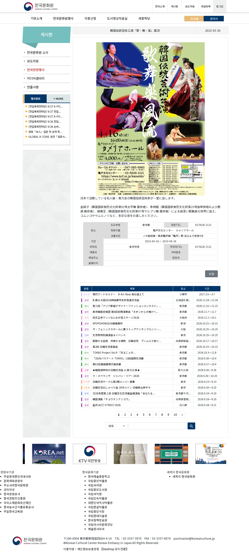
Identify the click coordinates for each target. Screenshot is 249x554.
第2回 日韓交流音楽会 (105, 347)
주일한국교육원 (13, 511)
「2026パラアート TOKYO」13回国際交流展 (118, 358)
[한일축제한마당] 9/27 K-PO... (45, 106)
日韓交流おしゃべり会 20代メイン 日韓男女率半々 (122, 387)
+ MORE (58, 98)
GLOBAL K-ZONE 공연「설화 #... (47, 136)
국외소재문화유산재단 (17, 502)
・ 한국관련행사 (33, 69)
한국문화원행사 (63, 18)
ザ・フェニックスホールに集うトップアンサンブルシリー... (127, 329)
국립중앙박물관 (97, 481)
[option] (43, 454)
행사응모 (35, 98)
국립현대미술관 (97, 516)
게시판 (174, 6)
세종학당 (144, 18)
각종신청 (90, 18)
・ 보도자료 (31, 61)
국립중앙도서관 (97, 489)
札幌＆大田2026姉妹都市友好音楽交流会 (116, 300)
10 (175, 414)
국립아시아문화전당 (100, 524)
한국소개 (160, 6)
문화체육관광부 (13, 481)
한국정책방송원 (97, 520)
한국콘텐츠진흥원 (15, 498)
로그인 (219, 6)
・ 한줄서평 (31, 87)
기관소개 (36, 18)
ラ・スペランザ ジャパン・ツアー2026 (116, 376)
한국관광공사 (12, 494)
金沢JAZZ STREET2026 (107, 405)
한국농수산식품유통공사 (19, 507)
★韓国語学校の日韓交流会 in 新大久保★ (116, 370)
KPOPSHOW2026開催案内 (108, 323)
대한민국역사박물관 (100, 502)
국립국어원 (95, 485)
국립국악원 (95, 494)
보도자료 (189, 6)
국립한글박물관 (97, 507)
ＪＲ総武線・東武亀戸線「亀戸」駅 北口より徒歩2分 (173, 236)
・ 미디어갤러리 (33, 78)
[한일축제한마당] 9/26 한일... (44, 121)
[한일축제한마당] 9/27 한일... (44, 111)
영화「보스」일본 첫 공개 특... (45, 132)
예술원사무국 (96, 529)
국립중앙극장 (96, 511)
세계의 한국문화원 (184, 476)
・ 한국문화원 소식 (35, 52)
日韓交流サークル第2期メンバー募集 (114, 381)
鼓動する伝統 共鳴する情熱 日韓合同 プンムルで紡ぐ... (127, 341)
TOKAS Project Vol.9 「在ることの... (114, 352)
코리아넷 (9, 489)
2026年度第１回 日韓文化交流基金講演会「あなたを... (124, 393)
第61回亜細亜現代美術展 (107, 364)
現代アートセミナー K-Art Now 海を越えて (118, 294)
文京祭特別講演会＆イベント (109, 335)
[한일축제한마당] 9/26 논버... (44, 126)
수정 (211, 274)
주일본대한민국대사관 (17, 476)
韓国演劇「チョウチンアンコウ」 (112, 399)
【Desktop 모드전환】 (114, 549)
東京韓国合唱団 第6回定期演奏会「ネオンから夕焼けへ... (125, 312)
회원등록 (206, 6)
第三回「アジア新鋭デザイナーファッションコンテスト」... (127, 306)
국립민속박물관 (97, 498)
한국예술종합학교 (99, 476)
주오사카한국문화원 (16, 485)
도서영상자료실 (117, 18)
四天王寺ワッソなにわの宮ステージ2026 (116, 317)
